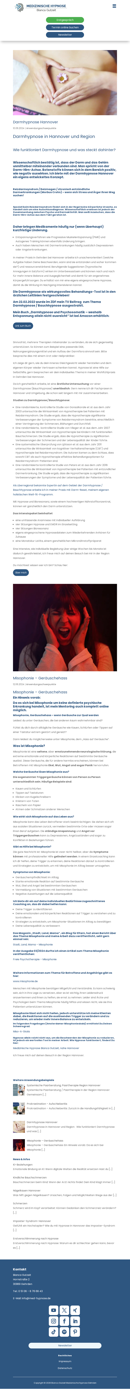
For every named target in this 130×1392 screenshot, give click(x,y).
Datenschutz (65, 1368)
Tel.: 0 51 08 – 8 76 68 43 (28, 1291)
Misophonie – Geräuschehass (40, 678)
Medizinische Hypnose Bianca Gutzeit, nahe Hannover (46, 1048)
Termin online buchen (65, 27)
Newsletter (65, 35)
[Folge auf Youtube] (53, 1310)
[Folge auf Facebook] (64, 1321)
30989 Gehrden (22, 1284)
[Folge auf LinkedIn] (75, 1321)
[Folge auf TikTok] (53, 1332)
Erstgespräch (65, 20)
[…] (44, 1094)
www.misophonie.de (25, 981)
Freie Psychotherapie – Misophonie (35, 959)
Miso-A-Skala (21, 1031)
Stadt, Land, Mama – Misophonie (33, 944)
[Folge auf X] (64, 1310)
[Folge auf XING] (75, 1310)
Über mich (21, 572)
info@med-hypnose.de (36, 1298)
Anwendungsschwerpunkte (41, 128)
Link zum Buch (23, 325)
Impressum (65, 1361)
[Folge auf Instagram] (53, 1321)
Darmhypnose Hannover (35, 122)
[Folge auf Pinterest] (75, 1332)
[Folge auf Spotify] (64, 1332)
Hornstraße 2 (21, 1279)
